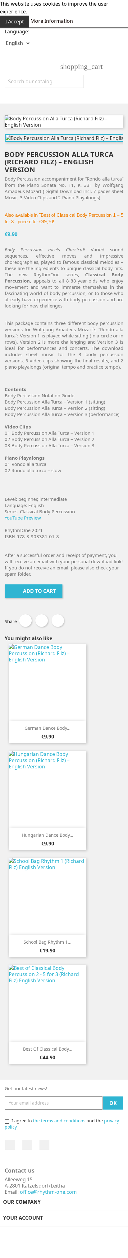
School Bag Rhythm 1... (47, 942)
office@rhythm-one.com (48, 1191)
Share (25, 620)
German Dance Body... (48, 728)
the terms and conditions (59, 1121)
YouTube (27, 1145)
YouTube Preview (23, 518)
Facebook (10, 1145)
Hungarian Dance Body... (47, 835)
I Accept (14, 21)
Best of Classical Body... (47, 1049)
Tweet (41, 620)
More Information (51, 20)
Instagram (44, 1145)
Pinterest (58, 620)
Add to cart (34, 591)
